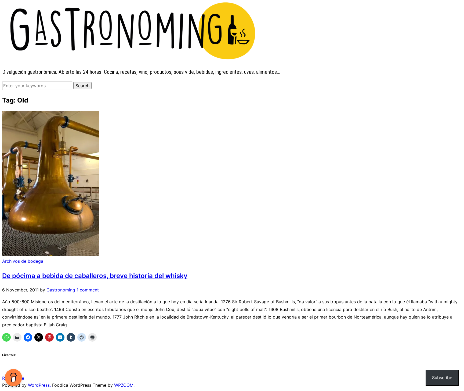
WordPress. (39, 385)
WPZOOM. (124, 385)
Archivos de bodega (22, 261)
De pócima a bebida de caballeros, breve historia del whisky (94, 276)
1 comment (88, 290)
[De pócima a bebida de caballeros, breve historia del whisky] (50, 254)
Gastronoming (60, 290)
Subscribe (442, 377)
